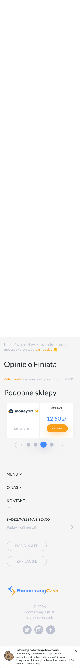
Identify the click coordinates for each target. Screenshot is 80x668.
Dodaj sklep (26, 546)
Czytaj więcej (33, 663)
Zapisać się (27, 561)
